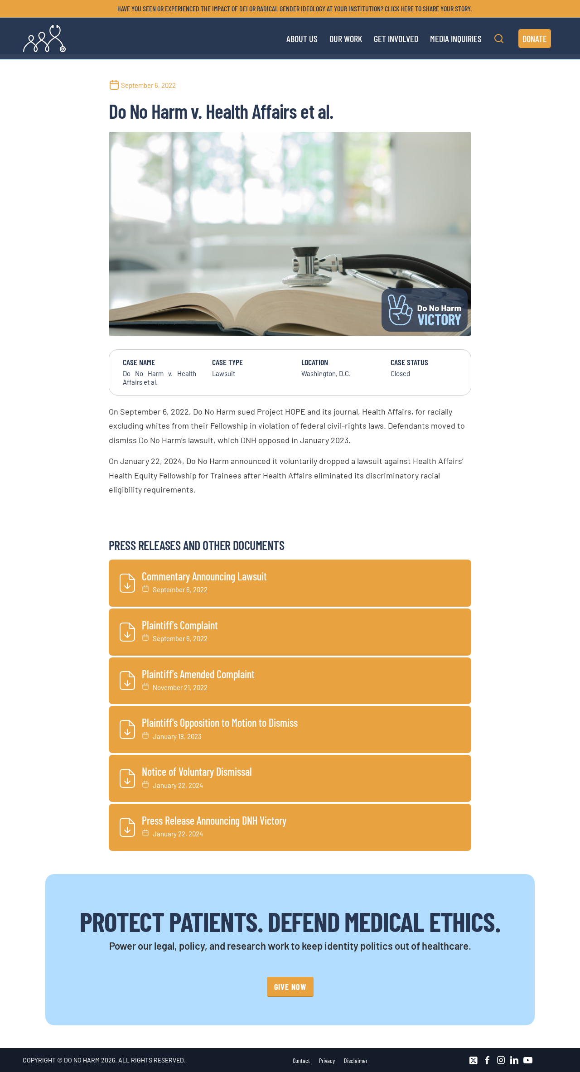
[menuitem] (292, 9)
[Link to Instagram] (501, 1060)
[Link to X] (473, 1060)
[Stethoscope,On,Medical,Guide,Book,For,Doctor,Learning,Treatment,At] (290, 234)
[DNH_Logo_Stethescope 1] (44, 38)
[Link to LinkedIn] (514, 1060)
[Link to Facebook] (487, 1060)
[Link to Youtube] (528, 1060)
